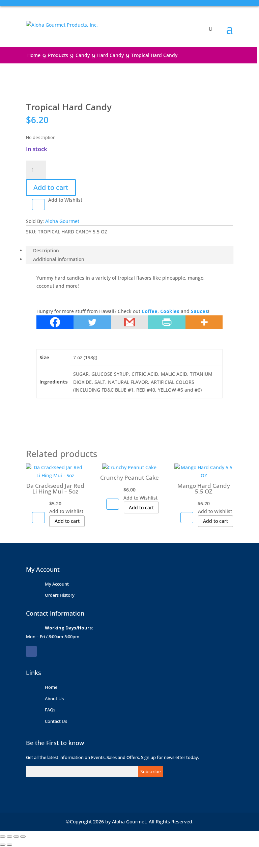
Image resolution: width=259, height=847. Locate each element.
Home (33, 55)
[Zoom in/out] (2, 837)
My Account (57, 584)
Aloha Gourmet (62, 221)
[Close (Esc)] (23, 837)
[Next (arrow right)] (9, 845)
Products (58, 55)
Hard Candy (110, 55)
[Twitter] (92, 322)
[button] (38, 204)
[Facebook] (55, 322)
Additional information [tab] (58, 259)
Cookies (169, 311)
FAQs (50, 710)
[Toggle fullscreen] (9, 837)
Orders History (60, 595)
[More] (204, 322)
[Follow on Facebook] (31, 651)
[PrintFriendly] (166, 322)
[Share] (16, 837)
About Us (54, 699)
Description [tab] (46, 250)
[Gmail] (129, 322)
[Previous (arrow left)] (2, 845)
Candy (83, 55)
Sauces (199, 311)
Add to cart (50, 187)
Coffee (149, 311)
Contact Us (56, 721)
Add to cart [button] (67, 521)
